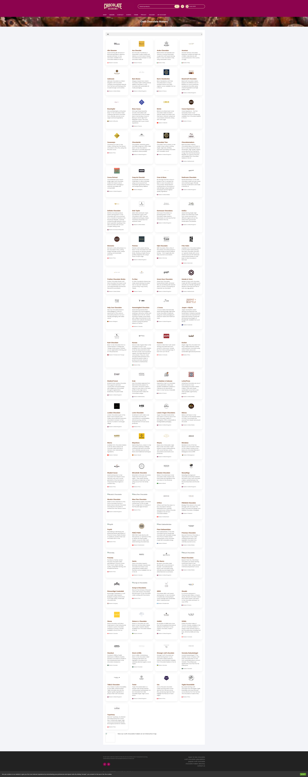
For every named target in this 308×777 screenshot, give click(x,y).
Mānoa (184, 413)
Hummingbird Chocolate (140, 308)
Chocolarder (136, 142)
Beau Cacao (136, 109)
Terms (136, 15)
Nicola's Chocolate (113, 499)
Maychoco (135, 443)
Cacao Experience (188, 109)
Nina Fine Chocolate (139, 499)
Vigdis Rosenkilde (188, 685)
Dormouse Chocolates (165, 211)
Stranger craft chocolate (165, 653)
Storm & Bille (136, 653)
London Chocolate (113, 413)
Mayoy (159, 443)
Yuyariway (111, 715)
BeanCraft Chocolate (189, 79)
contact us (201, 766)
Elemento (110, 246)
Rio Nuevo (160, 561)
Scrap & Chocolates (139, 588)
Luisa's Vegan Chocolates (166, 413)
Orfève (159, 503)
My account (162, 15)
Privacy (143, 15)
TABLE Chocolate (113, 685)
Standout (110, 653)
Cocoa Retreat (112, 177)
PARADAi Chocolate (189, 503)
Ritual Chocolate (187, 558)
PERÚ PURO (136, 533)
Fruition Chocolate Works (116, 279)
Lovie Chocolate (138, 413)
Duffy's (184, 211)
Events (128, 15)
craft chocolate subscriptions (194, 759)
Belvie (159, 109)
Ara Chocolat (136, 50)
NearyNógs (186, 473)
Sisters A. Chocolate (139, 621)
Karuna (134, 343)
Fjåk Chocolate (162, 246)
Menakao (185, 443)
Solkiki (159, 621)
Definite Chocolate (114, 211)
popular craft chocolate (196, 761)
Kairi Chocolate (112, 343)
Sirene (109, 621)
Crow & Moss (161, 177)
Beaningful (111, 109)
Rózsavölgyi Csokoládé (115, 591)
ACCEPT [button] (303, 774)
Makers (111, 15)
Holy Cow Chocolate (114, 308)
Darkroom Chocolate (189, 177)
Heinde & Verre (187, 279)
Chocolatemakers (188, 142)
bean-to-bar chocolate (196, 757)
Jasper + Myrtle (187, 308)
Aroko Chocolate (163, 50)
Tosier (134, 685)
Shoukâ (184, 591)
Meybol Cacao (112, 473)
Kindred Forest (112, 381)
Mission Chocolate (163, 473)
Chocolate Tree (162, 142)
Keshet (184, 343)
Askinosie (110, 79)
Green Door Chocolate (165, 279)
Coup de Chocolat (138, 177)
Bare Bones (136, 79)
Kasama (160, 343)
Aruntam (185, 50)
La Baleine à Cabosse (164, 381)
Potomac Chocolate (189, 533)
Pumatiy (110, 558)
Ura (158, 685)
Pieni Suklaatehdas (164, 529)
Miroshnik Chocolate (139, 473)
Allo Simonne (112, 50)
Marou (109, 443)
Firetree (135, 246)
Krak (133, 381)
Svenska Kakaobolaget (190, 653)
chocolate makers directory (195, 764)
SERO (159, 591)
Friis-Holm (185, 246)
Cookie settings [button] (294, 774)
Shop (105, 15)
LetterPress (186, 381)
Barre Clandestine (163, 79)
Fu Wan (134, 279)
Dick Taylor (136, 211)
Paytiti (109, 529)
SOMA (184, 621)
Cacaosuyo (111, 142)
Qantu (134, 561)
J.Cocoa (160, 308)
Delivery (152, 15)
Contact (120, 15)
